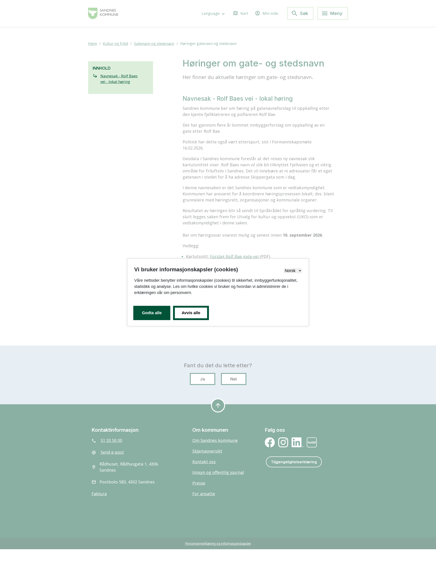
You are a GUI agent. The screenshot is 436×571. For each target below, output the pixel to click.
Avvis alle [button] (191, 313)
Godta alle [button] (152, 313)
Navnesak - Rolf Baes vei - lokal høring (119, 78)
